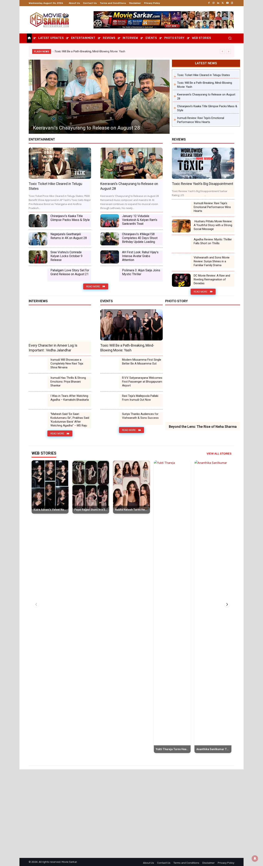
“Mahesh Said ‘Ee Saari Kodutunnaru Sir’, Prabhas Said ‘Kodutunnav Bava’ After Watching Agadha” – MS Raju (69, 419)
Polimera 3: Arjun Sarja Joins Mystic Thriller (141, 272)
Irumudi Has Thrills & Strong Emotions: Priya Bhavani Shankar (68, 381)
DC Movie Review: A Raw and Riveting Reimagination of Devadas (212, 279)
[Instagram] (213, 3)
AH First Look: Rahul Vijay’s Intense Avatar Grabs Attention (140, 256)
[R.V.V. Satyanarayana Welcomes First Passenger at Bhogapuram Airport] (109, 382)
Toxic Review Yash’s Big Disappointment (202, 184)
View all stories (219, 453)
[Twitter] (222, 3)
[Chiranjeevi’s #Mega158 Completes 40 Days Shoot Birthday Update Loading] (109, 238)
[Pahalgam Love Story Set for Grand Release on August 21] (38, 275)
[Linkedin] (218, 3)
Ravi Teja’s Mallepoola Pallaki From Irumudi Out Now (140, 397)
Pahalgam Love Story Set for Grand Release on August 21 (69, 272)
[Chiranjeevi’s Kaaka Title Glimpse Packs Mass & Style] (99, 97)
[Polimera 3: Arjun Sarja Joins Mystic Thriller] (109, 275)
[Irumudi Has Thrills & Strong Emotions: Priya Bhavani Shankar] (38, 382)
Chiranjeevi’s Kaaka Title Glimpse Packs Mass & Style (91, 128)
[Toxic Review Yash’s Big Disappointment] (203, 163)
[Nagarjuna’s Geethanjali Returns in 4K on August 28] (38, 238)
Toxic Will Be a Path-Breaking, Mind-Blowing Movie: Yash (89, 51)
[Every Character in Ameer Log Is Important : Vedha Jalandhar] (60, 324)
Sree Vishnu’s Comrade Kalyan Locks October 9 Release (66, 256)
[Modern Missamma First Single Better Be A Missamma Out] (109, 364)
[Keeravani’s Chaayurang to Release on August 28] (131, 163)
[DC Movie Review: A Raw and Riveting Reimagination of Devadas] (181, 280)
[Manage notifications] (255, 858)
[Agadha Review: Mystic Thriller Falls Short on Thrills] (181, 244)
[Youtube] (227, 3)
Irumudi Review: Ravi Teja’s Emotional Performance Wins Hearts (212, 207)
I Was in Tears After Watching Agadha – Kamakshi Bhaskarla (69, 397)
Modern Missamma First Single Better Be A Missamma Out (141, 361)
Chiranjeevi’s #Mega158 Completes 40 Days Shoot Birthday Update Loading (139, 238)
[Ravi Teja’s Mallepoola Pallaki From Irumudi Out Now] (109, 400)
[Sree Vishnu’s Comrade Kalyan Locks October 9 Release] (38, 256)
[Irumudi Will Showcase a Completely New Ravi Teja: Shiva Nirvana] (38, 364)
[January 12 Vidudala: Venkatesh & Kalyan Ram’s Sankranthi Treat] (109, 220)
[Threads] (232, 3)
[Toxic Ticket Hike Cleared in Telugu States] (60, 163)
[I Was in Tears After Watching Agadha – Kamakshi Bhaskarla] (38, 400)
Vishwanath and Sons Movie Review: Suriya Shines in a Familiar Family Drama (211, 261)
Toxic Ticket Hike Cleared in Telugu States (203, 75)
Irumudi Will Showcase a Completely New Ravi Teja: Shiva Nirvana (67, 363)
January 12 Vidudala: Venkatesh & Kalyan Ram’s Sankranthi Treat (139, 220)
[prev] (222, 51)
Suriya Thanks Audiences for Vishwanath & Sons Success (140, 416)
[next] (228, 51)
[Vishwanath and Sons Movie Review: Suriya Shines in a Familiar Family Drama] (181, 262)
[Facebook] (209, 3)
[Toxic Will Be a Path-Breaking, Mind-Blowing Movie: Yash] (131, 324)
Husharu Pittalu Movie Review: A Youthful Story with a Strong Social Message (213, 225)
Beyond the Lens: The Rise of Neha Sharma (203, 427)
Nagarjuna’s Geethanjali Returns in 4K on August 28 (68, 236)
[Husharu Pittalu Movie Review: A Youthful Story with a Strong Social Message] (181, 225)
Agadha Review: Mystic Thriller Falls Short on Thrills (213, 241)
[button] (229, 38)
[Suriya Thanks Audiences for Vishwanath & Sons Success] (109, 418)
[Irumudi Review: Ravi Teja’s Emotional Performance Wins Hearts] (181, 207)
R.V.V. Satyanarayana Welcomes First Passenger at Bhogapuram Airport (142, 381)
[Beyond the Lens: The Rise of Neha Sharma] (202, 365)
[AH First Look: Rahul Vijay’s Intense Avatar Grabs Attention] (109, 256)
